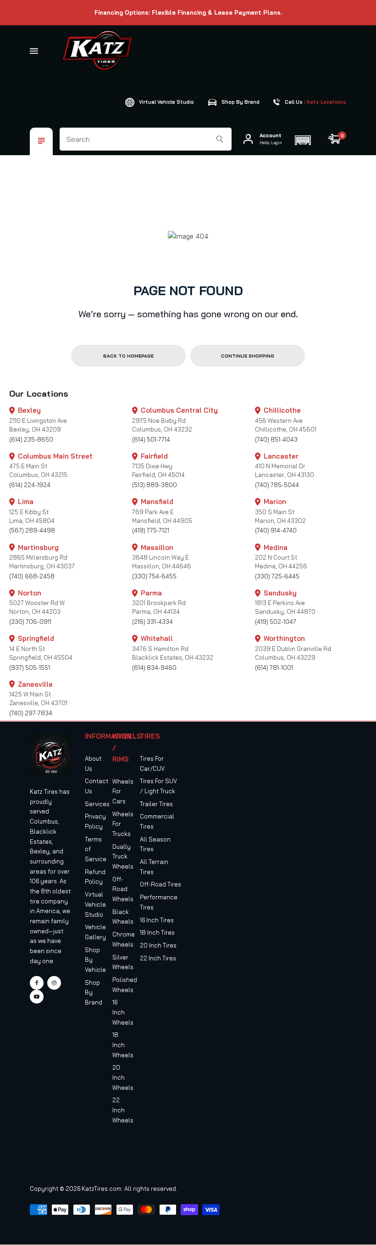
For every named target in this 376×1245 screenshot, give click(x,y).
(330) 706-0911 (30, 621)
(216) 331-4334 (152, 621)
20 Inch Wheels (122, 1077)
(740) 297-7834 (30, 713)
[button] (302, 139)
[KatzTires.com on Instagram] (54, 983)
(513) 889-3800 (154, 484)
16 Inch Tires (157, 920)
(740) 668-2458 (32, 576)
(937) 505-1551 (29, 667)
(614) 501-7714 (151, 439)
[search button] (220, 139)
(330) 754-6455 (154, 576)
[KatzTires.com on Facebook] (37, 983)
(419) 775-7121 (150, 530)
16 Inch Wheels (122, 1012)
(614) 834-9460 (154, 667)
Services (97, 804)
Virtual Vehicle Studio (95, 904)
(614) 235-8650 (31, 439)
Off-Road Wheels (122, 889)
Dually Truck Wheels (122, 856)
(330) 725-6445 (277, 576)
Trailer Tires (156, 804)
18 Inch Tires (157, 932)
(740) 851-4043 (276, 439)
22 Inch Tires (158, 958)
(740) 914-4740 (276, 530)
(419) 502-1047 (275, 621)
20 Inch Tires (158, 945)
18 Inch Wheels (122, 1044)
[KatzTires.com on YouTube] (37, 997)
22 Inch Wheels (122, 1109)
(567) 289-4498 (32, 530)
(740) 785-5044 (277, 484)
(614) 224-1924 (29, 484)
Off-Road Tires (160, 884)
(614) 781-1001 (274, 667)
